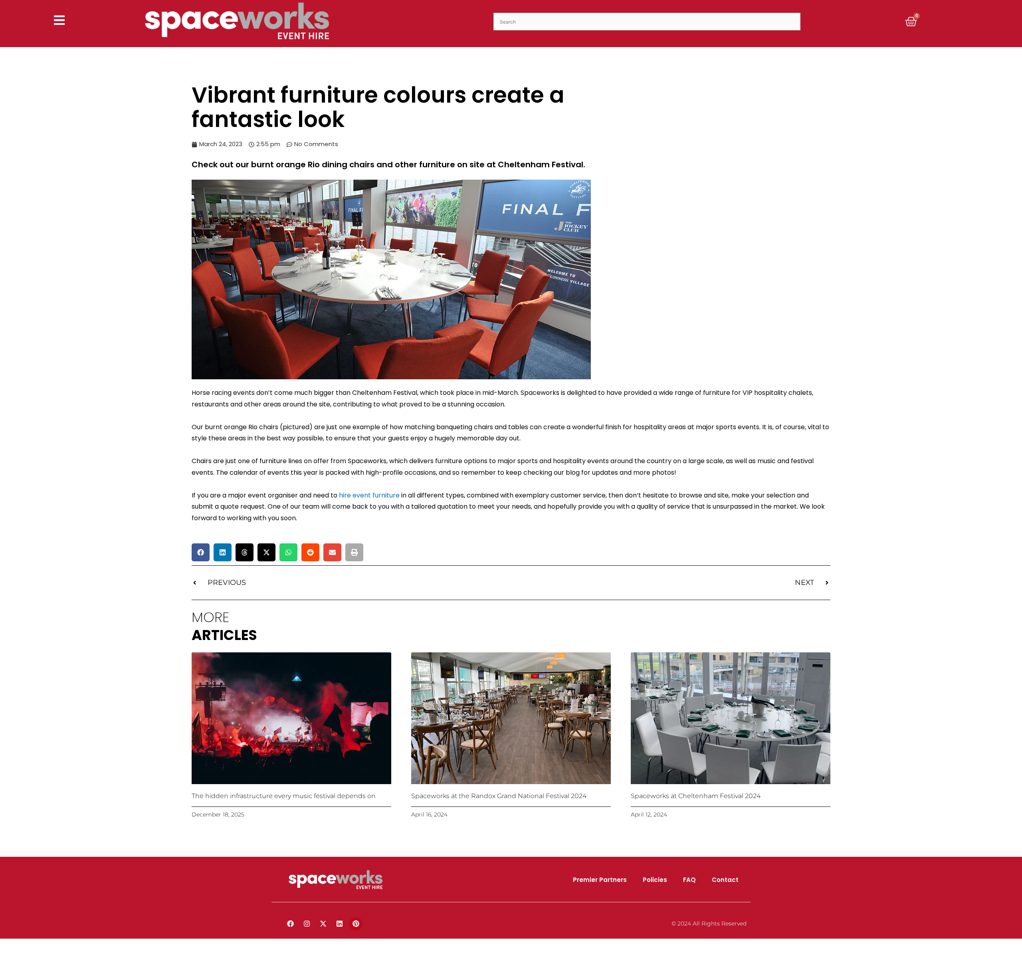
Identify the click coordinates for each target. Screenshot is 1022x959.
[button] (201, 552)
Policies (655, 880)
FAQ (689, 880)
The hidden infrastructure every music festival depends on (284, 796)
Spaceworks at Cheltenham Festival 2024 (696, 796)
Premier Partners (600, 880)
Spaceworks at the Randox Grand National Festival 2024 (498, 796)
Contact (725, 880)
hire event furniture (369, 495)
